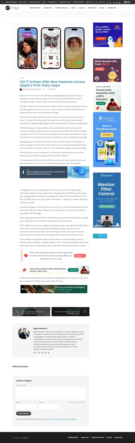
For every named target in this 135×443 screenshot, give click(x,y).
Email (41, 402)
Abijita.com (26, 438)
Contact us (89, 2)
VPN (96, 2)
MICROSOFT (92, 8)
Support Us (80, 256)
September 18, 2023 (36, 89)
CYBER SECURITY (35, 8)
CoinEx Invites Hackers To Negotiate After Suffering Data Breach (67, 312)
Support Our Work (78, 2)
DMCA (44, 2)
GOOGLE (81, 8)
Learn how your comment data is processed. (60, 419)
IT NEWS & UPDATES (61, 8)
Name (18, 402)
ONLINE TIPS (47, 8)
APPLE (73, 8)
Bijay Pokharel (26, 89)
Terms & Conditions (11, 2)
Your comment (21, 385)
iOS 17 (27, 95)
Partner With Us (52, 2)
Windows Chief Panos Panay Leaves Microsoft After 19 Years (33, 312)
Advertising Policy (34, 2)
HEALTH (101, 8)
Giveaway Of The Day (65, 2)
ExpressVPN (112, 8)
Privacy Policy (23, 2)
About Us (102, 2)
